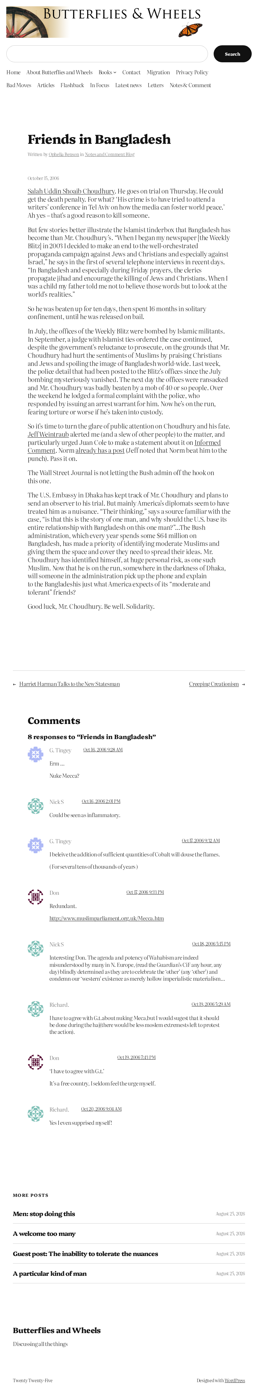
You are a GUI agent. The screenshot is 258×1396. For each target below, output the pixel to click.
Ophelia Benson (64, 154)
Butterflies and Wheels (57, 1330)
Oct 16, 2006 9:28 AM (103, 749)
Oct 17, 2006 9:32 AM (201, 840)
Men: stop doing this (44, 1213)
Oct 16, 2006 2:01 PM (101, 801)
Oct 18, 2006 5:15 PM (211, 943)
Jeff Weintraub (48, 434)
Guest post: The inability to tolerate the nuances (85, 1253)
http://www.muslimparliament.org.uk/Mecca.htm (106, 918)
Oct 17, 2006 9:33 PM (145, 892)
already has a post (100, 450)
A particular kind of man (50, 1273)
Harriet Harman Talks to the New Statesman (69, 683)
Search (232, 54)
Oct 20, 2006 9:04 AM (101, 1109)
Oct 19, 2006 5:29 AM (211, 1004)
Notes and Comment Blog (109, 154)
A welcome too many (44, 1233)
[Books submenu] (114, 72)
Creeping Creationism (214, 683)
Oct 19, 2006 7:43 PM (136, 1057)
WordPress (235, 1380)
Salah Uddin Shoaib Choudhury (71, 190)
